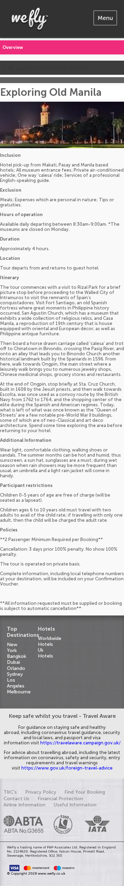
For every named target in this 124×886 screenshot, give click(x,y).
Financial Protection (60, 799)
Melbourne (19, 692)
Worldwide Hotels (49, 641)
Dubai (13, 662)
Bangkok (16, 656)
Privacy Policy (40, 792)
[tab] (105, 18)
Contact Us (16, 799)
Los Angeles (15, 683)
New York (12, 647)
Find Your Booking (84, 792)
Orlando (16, 668)
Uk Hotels (45, 653)
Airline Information (24, 805)
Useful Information (75, 805)
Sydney (15, 674)
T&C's (10, 792)
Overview (12, 47)
